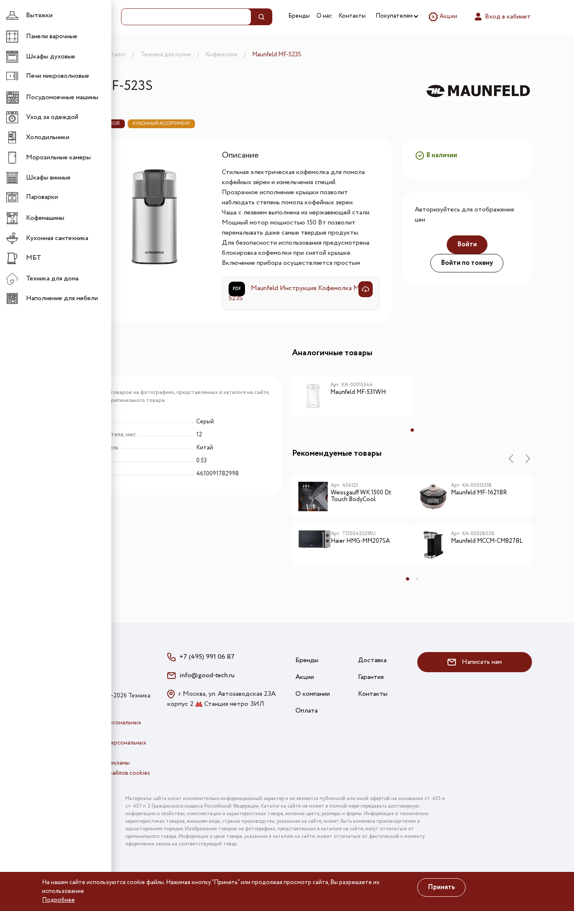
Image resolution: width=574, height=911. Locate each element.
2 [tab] (417, 579)
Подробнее (58, 900)
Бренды (299, 16)
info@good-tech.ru (206, 675)
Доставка (372, 660)
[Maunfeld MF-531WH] (314, 396)
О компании (312, 694)
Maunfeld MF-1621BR (479, 493)
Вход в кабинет (507, 16)
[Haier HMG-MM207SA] (314, 545)
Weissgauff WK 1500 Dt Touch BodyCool (361, 496)
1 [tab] (412, 430)
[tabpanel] (352, 399)
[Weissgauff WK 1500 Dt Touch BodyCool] (314, 496)
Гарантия (371, 677)
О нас (324, 16)
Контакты (352, 16)
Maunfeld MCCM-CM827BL (487, 541)
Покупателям (395, 16)
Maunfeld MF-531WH (358, 392)
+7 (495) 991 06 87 (206, 657)
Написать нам (481, 662)
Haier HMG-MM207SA (360, 541)
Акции (447, 16)
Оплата (306, 711)
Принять (441, 887)
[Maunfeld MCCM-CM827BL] (435, 545)
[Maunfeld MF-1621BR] (435, 496)
